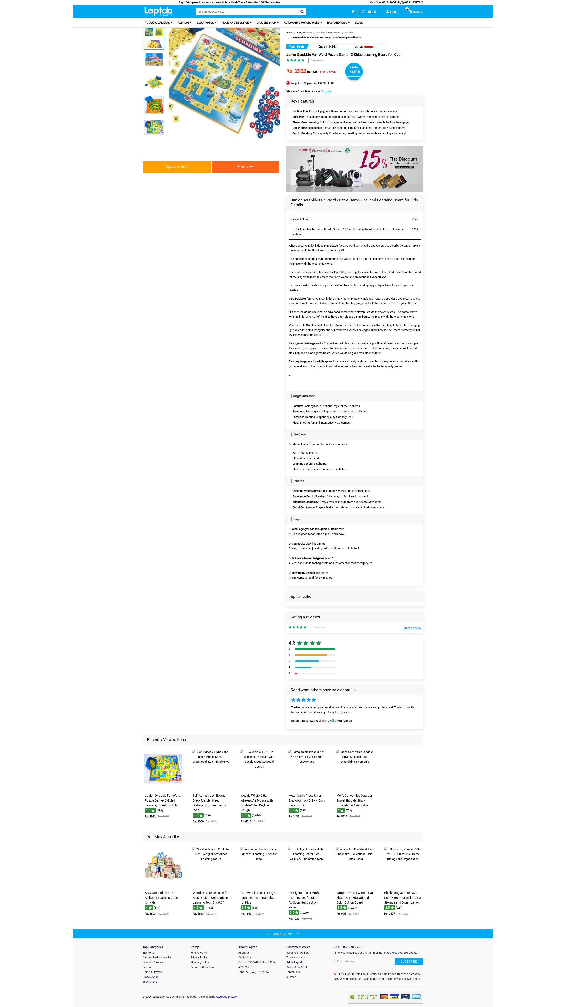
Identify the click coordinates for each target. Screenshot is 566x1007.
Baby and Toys (337, 22)
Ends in (323, 46)
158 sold (358, 46)
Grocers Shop (267, 22)
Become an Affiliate (297, 952)
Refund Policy (199, 952)
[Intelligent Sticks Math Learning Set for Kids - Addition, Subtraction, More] (307, 885)
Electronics (205, 22)
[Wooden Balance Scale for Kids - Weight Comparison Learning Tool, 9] (211, 885)
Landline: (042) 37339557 (253, 972)
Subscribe (409, 961)
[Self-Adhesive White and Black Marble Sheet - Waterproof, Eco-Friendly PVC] (211, 788)
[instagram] (363, 11)
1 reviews (317, 60)
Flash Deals (296, 46)
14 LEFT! (354, 72)
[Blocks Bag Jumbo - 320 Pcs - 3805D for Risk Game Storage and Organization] (403, 885)
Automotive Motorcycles (302, 22)
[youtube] (369, 11)
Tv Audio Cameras (154, 962)
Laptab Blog (293, 972)
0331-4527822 (414, 2)
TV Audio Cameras (157, 22)
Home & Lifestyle (153, 972)
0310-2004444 (391, 2)
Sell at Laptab (294, 962)
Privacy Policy (199, 957)
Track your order (296, 957)
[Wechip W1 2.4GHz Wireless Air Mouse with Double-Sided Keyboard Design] (259, 788)
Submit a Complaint (203, 967)
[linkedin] (358, 11)
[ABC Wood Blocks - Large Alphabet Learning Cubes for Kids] (259, 885)
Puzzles (327, 91)
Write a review (412, 628)
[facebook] (353, 11)
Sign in (394, 11)
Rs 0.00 (418, 11)
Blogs (359, 22)
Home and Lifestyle (235, 22)
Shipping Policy (200, 962)
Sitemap (291, 976)
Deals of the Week (297, 967)
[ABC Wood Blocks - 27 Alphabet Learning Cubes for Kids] (163, 885)
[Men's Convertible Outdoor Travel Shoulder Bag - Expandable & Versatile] (355, 788)
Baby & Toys (150, 981)
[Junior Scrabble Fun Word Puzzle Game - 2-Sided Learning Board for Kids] (163, 788)
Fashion (183, 22)
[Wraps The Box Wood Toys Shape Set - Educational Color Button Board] (355, 885)
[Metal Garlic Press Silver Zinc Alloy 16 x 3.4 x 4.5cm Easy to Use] (307, 788)
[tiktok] (375, 11)
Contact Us (245, 957)
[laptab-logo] (158, 12)
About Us (243, 952)
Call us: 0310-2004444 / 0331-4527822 (256, 965)
